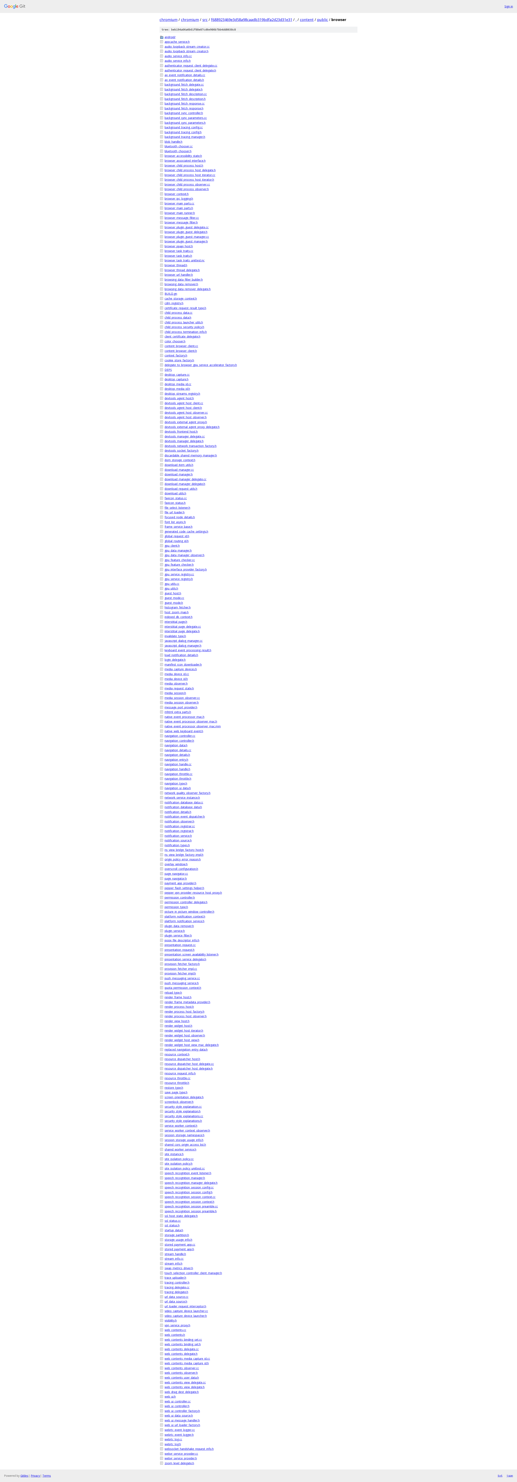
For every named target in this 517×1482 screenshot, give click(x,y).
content (307, 19)
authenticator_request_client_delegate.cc (191, 65)
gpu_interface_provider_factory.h (186, 569)
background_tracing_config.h (183, 132)
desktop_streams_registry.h (182, 393)
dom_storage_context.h (180, 460)
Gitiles (24, 1476)
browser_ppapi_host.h (179, 246)
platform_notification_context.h (185, 916)
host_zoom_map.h (177, 612)
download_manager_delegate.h (185, 484)
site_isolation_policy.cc (179, 1159)
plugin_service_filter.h (178, 935)
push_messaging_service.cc (182, 978)
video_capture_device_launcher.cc (186, 1311)
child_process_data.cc (178, 313)
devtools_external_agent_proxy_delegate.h (192, 427)
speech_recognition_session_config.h (188, 1192)
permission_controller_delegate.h (186, 902)
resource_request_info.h (180, 1073)
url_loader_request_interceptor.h (185, 1306)
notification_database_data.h (183, 807)
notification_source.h (178, 840)
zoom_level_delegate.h (179, 1463)
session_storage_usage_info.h (184, 1140)
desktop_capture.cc (177, 375)
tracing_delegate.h (176, 1292)
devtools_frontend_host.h (181, 431)
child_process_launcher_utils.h (184, 322)
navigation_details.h (177, 755)
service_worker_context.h (181, 1125)
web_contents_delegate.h (181, 1354)
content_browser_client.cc (181, 346)
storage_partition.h (177, 1235)
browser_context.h (177, 194)
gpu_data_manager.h (178, 550)
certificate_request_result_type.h (185, 308)
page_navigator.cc (176, 874)
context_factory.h (176, 355)
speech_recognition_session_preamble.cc (191, 1206)
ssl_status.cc (173, 1221)
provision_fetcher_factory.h (182, 964)
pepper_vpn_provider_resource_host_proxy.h (193, 893)
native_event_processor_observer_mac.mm (193, 726)
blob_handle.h (173, 142)
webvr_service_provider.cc (181, 1454)
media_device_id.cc (177, 674)
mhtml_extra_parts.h (178, 712)
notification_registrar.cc (180, 826)
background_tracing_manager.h (185, 137)
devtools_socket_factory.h (182, 450)
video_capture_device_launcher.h (186, 1316)
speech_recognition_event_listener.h (188, 1173)
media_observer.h (176, 683)
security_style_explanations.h (183, 1121)
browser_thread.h (176, 265)
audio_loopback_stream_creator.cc (187, 46)
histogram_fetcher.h (178, 607)
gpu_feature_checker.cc (180, 560)
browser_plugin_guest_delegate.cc (187, 227)
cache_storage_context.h (181, 298)
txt (500, 1475)
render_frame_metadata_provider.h (187, 1002)
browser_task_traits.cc (179, 251)
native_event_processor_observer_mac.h (191, 721)
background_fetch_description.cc (186, 94)
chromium (169, 19)
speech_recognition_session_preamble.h (191, 1211)
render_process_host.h (179, 1007)
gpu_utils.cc (172, 584)
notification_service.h (178, 836)
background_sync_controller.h (184, 113)
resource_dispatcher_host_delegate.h (189, 1068)
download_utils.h (175, 493)
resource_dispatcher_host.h (182, 1059)
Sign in (508, 6)
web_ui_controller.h (177, 1406)
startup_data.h (174, 1230)
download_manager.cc (179, 470)
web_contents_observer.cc (182, 1368)
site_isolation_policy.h (178, 1163)
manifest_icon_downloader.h (183, 664)
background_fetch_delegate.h (184, 89)
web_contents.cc (175, 1330)
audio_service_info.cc (178, 56)
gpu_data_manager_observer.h (184, 555)
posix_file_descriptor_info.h (182, 940)
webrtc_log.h (173, 1444)
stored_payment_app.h (179, 1249)
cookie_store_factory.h (179, 360)
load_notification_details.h (181, 655)
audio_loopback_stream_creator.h (186, 51)
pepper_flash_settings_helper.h (184, 888)
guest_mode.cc (174, 598)
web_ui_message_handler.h (182, 1420)
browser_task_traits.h (178, 256)
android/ (170, 37)
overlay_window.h (176, 864)
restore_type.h (174, 1088)
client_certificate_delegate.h (182, 336)
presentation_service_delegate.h (185, 959)
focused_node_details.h (180, 517)
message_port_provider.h (181, 707)
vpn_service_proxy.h (177, 1325)
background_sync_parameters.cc (186, 118)
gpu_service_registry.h (179, 579)
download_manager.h (179, 474)
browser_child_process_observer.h (187, 189)
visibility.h (171, 1320)
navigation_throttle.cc (178, 774)
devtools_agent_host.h (179, 398)
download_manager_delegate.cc (185, 479)
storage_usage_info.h (178, 1240)
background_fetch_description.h (185, 99)
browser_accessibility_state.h (183, 156)
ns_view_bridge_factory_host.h (184, 850)
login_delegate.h (175, 660)
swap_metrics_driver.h (179, 1268)
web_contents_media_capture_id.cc (187, 1358)
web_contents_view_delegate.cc (185, 1382)
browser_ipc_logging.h (179, 198)
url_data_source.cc (176, 1297)
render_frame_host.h (178, 997)
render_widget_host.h (178, 1026)
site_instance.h (174, 1154)
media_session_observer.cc (182, 698)
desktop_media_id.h (177, 389)
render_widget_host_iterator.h (184, 1030)
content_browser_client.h (181, 351)
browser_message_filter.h (181, 222)
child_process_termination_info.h (186, 332)
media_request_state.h (179, 688)
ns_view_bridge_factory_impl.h (184, 855)
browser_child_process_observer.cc (187, 184)
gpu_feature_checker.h (179, 564)
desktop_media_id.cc (178, 384)
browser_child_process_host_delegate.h (190, 170)
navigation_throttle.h (178, 778)
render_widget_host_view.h (182, 1040)
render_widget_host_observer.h (185, 1035)
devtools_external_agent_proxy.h (186, 422)
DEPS (168, 370)
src (205, 19)
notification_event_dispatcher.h (185, 816)
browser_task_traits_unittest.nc (185, 260)
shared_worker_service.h (180, 1149)
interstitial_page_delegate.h (182, 631)
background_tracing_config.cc (184, 127)
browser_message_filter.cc (182, 218)
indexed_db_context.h (178, 617)
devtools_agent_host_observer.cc (186, 412)
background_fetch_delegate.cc (184, 84)
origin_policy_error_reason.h (183, 859)
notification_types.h (177, 845)
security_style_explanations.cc (184, 1116)
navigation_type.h (176, 783)
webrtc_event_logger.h (179, 1435)
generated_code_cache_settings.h (186, 531)
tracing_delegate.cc (177, 1287)
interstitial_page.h (176, 622)
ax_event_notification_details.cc (185, 75)
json (509, 1475)
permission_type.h (176, 907)
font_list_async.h (175, 522)
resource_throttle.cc (177, 1078)
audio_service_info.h (178, 61)
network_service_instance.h (182, 797)
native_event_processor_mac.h (184, 717)
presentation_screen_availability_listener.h (192, 954)
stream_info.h (173, 1263)
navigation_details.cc (178, 750)
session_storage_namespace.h (184, 1135)
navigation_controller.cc (180, 736)
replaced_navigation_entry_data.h (186, 1049)
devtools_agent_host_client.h (183, 408)
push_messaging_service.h (182, 983)
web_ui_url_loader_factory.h (182, 1425)
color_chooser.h (175, 341)
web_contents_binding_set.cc (183, 1339)
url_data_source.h (176, 1301)
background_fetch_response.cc (185, 103)
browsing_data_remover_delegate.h (188, 289)
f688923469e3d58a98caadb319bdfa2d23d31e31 (251, 19)
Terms (46, 1476)
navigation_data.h (176, 745)
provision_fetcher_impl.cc (181, 969)
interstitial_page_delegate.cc (183, 626)
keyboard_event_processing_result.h (188, 650)
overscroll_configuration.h (181, 869)
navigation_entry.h (176, 759)
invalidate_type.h (175, 636)
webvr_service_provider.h (181, 1458)
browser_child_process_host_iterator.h (189, 179)
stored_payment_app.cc (180, 1244)
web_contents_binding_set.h (183, 1344)
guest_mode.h (174, 603)
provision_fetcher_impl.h (180, 973)
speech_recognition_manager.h (185, 1178)
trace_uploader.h (175, 1278)
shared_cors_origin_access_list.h (185, 1144)
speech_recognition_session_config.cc (189, 1187)
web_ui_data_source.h (179, 1415)
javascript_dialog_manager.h (183, 645)
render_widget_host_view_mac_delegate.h (192, 1045)
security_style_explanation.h (183, 1111)
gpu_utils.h (171, 588)
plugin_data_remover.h (179, 926)
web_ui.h (170, 1396)
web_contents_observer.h (181, 1373)
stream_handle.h (175, 1254)
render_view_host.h (177, 1021)
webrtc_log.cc (173, 1439)
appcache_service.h (177, 42)
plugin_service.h (175, 931)
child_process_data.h (178, 317)
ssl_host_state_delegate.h (181, 1216)
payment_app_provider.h (180, 883)
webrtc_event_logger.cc (180, 1430)
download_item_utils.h (179, 465)
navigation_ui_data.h (178, 788)
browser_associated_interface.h (185, 161)
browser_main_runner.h (180, 213)
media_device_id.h (176, 679)
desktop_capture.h (176, 379)
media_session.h (175, 693)
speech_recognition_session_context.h (189, 1202)
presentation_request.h (179, 950)
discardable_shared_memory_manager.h (191, 455)
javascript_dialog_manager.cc (184, 641)
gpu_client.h (172, 545)
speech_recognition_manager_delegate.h (191, 1183)
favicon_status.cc (176, 498)
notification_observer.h (179, 821)
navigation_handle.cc (178, 764)
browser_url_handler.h (179, 275)
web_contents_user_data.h (182, 1377)
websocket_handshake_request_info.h (189, 1449)
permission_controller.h (180, 897)
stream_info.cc (174, 1259)
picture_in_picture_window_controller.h (189, 912)
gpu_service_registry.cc (179, 574)
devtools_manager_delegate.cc (185, 436)
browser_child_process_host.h (184, 165)
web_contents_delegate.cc (182, 1349)
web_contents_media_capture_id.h (187, 1363)
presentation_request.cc (180, 945)
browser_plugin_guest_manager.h (186, 241)
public (322, 19)
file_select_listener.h (177, 508)
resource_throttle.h (177, 1083)
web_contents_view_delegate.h (185, 1387)
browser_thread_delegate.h (182, 270)
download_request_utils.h (181, 489)
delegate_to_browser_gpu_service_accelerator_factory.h (201, 365)
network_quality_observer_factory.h (187, 793)
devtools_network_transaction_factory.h (190, 446)
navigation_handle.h (177, 769)
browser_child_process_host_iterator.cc (190, 175)
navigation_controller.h (179, 741)
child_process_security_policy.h (184, 327)
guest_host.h (173, 593)
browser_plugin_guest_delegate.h (186, 232)
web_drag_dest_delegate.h (182, 1392)
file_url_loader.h (175, 512)
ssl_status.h (172, 1225)
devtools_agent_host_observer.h (186, 417)
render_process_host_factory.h (184, 1011)
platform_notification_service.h (184, 921)
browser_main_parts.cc (179, 203)
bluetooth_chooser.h (178, 151)
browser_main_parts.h (179, 208)
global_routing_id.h (177, 541)
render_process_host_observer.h (186, 1016)
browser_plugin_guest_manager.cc (187, 237)
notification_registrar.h (179, 831)
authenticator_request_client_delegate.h (190, 70)
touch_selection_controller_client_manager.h (193, 1273)
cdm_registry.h (174, 303)
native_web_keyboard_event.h (184, 731)
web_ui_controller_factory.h (182, 1411)
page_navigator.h (176, 878)
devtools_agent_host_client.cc (184, 403)
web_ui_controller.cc (178, 1401)
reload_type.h (173, 992)
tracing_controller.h (177, 1282)
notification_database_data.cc (184, 802)
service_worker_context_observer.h (187, 1130)
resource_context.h (177, 1054)
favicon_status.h (175, 503)
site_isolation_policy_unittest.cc (185, 1168)
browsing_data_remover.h (181, 284)
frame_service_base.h (178, 527)
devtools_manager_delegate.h (184, 441)
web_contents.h (175, 1335)
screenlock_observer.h (179, 1102)
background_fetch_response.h (184, 108)
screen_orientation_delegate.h (184, 1097)
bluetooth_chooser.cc (179, 146)
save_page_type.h (176, 1092)
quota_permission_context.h (183, 988)
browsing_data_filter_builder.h (184, 279)
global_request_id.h (177, 536)
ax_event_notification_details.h (184, 80)
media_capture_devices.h (181, 669)
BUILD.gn (171, 294)
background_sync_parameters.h (185, 123)
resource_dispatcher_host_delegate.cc (189, 1064)
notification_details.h (178, 812)
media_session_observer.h (182, 702)
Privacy (35, 1476)
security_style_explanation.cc (183, 1107)
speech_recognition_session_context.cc (190, 1197)
